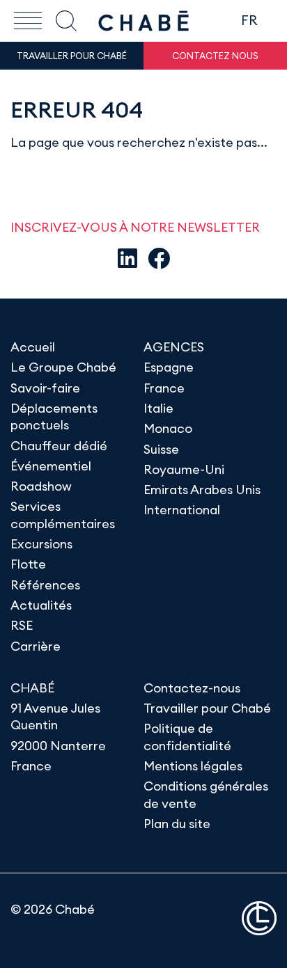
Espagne (169, 367)
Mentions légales (193, 766)
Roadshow (41, 486)
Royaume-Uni (184, 469)
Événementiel (50, 466)
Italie (158, 408)
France (164, 388)
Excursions (41, 544)
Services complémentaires (62, 514)
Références (45, 585)
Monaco (168, 428)
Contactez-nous (192, 688)
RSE (21, 625)
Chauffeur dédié (58, 446)
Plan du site (177, 824)
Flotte (28, 564)
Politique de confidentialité (187, 736)
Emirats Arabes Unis (202, 490)
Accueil (32, 347)
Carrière (35, 646)
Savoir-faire (45, 388)
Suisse (161, 449)
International (182, 510)
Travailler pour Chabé (207, 708)
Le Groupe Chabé (63, 367)
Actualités (41, 605)
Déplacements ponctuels (54, 416)
